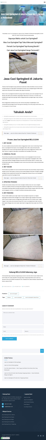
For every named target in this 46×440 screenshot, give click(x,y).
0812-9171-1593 (8, 404)
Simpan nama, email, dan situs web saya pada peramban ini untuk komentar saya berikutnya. (24, 334)
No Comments (26, 286)
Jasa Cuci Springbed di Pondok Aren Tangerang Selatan (16, 378)
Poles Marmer (27, 404)
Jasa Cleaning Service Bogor (8, 419)
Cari (42, 351)
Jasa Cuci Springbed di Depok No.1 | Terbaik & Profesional (22, 265)
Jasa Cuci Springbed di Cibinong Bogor (12, 362)
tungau (8, 120)
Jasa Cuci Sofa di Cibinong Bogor (11, 365)
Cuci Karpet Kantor (28, 406)
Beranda (3, 11)
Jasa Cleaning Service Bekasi (8, 421)
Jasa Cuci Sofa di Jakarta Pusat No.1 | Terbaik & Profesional (23, 133)
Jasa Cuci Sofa (27, 397)
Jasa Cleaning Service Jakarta (8, 414)
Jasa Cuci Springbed (13, 293)
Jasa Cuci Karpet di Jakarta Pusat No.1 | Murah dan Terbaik (23, 178)
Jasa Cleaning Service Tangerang (9, 424)
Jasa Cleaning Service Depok (8, 417)
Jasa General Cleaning (28, 402)
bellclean (9, 297)
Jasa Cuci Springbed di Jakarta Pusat (32, 297)
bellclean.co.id (13, 190)
